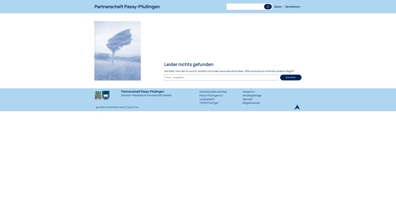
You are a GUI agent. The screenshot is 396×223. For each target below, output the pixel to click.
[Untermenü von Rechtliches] (301, 6)
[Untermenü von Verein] (283, 6)
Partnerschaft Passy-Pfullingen (127, 6)
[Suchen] (268, 6)
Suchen (291, 77)
